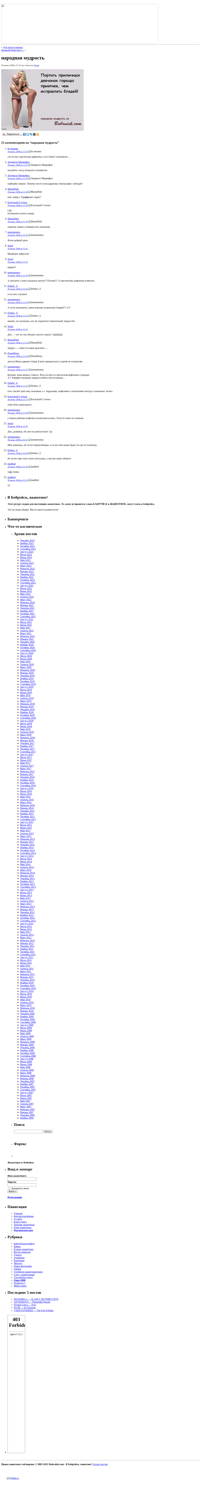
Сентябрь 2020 (28, 650)
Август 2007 (26, 1092)
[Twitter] (27, 134)
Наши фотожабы (23, 1266)
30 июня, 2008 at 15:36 (18, 178)
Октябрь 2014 (27, 850)
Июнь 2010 (26, 996)
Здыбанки (19, 1257)
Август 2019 (26, 687)
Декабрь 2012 (27, 912)
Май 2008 (25, 1067)
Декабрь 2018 (27, 709)
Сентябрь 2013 (28, 887)
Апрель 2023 (27, 563)
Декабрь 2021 (27, 608)
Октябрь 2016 (27, 782)
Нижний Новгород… (12, 50)
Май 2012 (25, 932)
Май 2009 (25, 1033)
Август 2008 (26, 1058)
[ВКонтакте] (24, 134)
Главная (18, 1213)
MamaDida (13, 189)
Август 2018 (26, 720)
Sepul (36, 65)
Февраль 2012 (27, 940)
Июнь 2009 (26, 1030)
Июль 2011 (26, 960)
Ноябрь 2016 (27, 780)
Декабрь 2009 (27, 1013)
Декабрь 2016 (27, 777)
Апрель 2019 (27, 698)
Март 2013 (25, 904)
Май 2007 (25, 1101)
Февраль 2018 (27, 737)
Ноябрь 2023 (27, 543)
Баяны (17, 1246)
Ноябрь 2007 (27, 1084)
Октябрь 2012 (27, 918)
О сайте (18, 1219)
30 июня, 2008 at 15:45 (18, 275)
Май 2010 (25, 999)
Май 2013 (25, 898)
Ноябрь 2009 (27, 1016)
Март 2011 (25, 971)
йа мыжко (13, 148)
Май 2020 (25, 661)
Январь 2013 (27, 909)
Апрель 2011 (27, 968)
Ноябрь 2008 (27, 1050)
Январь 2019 (27, 706)
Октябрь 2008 (27, 1053)
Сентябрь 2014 (28, 853)
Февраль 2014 (27, 873)
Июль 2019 (26, 689)
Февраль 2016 (27, 805)
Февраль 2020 (27, 670)
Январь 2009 (27, 1044)
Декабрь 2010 (27, 980)
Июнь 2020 (26, 658)
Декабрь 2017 (27, 743)
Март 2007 (25, 1106)
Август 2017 (26, 754)
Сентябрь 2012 (28, 920)
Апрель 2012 (27, 935)
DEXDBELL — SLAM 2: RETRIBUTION (36, 1299)
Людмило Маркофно (19, 162)
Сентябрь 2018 (28, 718)
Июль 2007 (26, 1095)
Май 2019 (25, 695)
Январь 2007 (27, 1112)
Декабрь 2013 (27, 878)
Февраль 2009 (27, 1042)
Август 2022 (26, 585)
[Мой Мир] (34, 134)
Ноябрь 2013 (27, 881)
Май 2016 (25, 796)
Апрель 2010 (27, 1002)
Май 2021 (25, 627)
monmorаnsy (14, 232)
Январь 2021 (27, 639)
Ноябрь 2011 (26, 949)
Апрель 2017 (27, 765)
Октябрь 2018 (27, 715)
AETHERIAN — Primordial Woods (32, 1302)
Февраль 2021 (27, 636)
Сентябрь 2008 (28, 1056)
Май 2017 (25, 763)
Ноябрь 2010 (27, 982)
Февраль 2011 (27, 974)
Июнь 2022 (26, 591)
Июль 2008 (26, 1061)
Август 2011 (26, 957)
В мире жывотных (24, 1249)
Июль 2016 (26, 791)
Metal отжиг (20, 1286)
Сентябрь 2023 (28, 549)
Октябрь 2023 (27, 546)
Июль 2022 (26, 588)
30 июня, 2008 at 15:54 (18, 329)
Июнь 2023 (26, 557)
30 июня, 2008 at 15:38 (18, 192)
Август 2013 (26, 889)
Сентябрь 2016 (28, 785)
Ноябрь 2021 (27, 611)
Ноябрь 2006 (27, 1118)
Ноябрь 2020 (27, 644)
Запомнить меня (20, 1188)
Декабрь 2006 (27, 1115)
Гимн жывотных (23, 1227)
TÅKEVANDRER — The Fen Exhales (34, 1310)
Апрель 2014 (27, 867)
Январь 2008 (27, 1078)
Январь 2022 (27, 605)
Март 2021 (25, 633)
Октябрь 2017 (27, 749)
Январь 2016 (27, 808)
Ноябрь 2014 (27, 847)
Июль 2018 (26, 723)
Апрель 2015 (27, 833)
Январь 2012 (27, 943)
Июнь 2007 (26, 1098)
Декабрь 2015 (27, 811)
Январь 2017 (27, 774)
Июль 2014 (26, 858)
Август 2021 (26, 619)
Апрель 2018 (27, 732)
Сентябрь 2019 (28, 684)
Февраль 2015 (27, 839)
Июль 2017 (26, 757)
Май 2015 (25, 830)
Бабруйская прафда (24, 1243)
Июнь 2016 (26, 794)
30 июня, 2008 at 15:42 (18, 235)
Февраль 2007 (27, 1109)
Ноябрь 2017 (27, 746)
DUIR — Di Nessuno (25, 1307)
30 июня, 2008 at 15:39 (18, 205)
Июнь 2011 (26, 963)
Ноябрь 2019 (27, 678)
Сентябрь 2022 (28, 582)
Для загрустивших (13, 47)
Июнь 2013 (26, 895)
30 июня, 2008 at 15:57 (18, 399)
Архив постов (100, 1464)
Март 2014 (25, 870)
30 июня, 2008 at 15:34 (18, 151)
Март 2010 (25, 1005)
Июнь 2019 (26, 692)
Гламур (18, 1255)
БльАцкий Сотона (17, 202)
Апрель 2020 (27, 664)
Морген (18, 1263)
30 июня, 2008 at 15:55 (18, 370)
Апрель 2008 (27, 1070)
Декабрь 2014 (27, 844)
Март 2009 (25, 1039)
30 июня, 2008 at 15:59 (18, 426)
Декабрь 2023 (27, 540)
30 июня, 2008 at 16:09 (18, 453)
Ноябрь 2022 (27, 577)
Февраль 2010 (27, 1008)
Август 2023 (26, 551)
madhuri (12, 463)
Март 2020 (25, 667)
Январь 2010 (27, 1011)
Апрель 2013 (27, 901)
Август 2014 (26, 856)
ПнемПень (13, 353)
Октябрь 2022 (27, 580)
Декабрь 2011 (27, 946)
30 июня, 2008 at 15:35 (18, 165)
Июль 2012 (26, 926)
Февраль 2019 (27, 704)
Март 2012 (25, 937)
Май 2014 (25, 864)
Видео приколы (22, 1252)
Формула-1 (19, 1283)
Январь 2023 (27, 571)
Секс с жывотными (24, 1274)
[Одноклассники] (37, 134)
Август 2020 (26, 653)
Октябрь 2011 (27, 951)
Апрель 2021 (27, 630)
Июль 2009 (26, 1027)
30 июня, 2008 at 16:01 (18, 440)
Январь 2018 (27, 740)
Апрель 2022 (27, 596)
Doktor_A (13, 286)
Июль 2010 (26, 994)
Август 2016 (26, 788)
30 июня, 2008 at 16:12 (18, 480)
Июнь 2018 (26, 726)
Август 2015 (26, 822)
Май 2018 (25, 729)
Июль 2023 (26, 554)
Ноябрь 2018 (27, 712)
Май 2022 (25, 594)
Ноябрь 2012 (27, 915)
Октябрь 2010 (27, 985)
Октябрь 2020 (27, 647)
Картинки (19, 1260)
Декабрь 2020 (27, 642)
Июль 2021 (26, 622)
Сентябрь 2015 (28, 819)
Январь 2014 (27, 875)
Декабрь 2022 (27, 574)
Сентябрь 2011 (28, 954)
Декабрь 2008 (27, 1047)
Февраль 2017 (27, 771)
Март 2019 (25, 701)
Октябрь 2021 (27, 613)
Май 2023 (25, 560)
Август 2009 (26, 1025)
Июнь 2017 (26, 760)
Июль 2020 (26, 656)
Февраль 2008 (27, 1075)
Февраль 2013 (27, 906)
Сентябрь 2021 (28, 616)
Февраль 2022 (27, 602)
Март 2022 (25, 599)
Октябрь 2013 (27, 884)
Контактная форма (24, 1216)
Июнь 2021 (26, 625)
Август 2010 (26, 991)
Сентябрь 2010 (28, 988)
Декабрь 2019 (27, 675)
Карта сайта (20, 1222)
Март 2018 (25, 735)
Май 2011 (25, 965)
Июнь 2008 (26, 1064)
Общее (17, 1269)
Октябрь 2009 (27, 1019)
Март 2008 (25, 1073)
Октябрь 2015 (27, 816)
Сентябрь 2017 (28, 751)
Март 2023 (25, 565)
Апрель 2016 (27, 799)
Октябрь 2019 (27, 681)
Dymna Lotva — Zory (25, 1304)
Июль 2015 (26, 825)
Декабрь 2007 (27, 1081)
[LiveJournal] (31, 134)
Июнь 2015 (26, 827)
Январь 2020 (27, 673)
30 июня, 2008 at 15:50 (18, 289)
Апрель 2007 (27, 1104)
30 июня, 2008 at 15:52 (18, 316)
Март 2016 (25, 802)
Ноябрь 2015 (27, 813)
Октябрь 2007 (27, 1087)
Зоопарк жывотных (24, 1224)
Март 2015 (25, 836)
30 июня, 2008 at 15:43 (18, 262)
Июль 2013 (26, 892)
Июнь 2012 (26, 929)
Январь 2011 (26, 977)
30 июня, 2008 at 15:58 (18, 413)
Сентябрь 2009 (28, 1022)
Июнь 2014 (26, 861)
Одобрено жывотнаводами (28, 1271)
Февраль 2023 (27, 568)
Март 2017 (25, 768)
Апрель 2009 (27, 1036)
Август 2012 (26, 923)
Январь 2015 (27, 842)
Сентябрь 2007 (28, 1089)
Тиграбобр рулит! (23, 1277)
